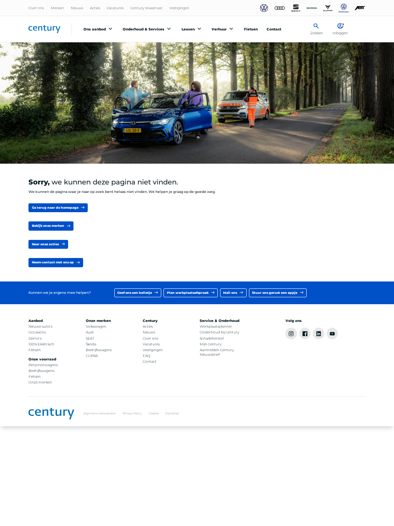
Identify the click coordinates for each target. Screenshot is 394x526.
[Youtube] (332, 333)
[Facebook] (305, 333)
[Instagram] (291, 333)
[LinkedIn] (318, 333)
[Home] (44, 29)
